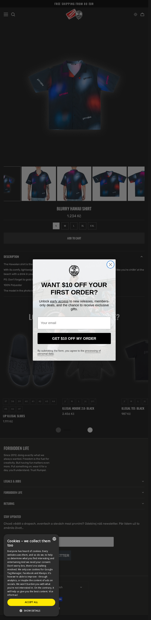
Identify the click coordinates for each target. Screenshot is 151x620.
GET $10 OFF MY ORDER (74, 338)
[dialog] (31, 575)
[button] (31, 610)
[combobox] (54, 539)
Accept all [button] (31, 602)
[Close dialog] (110, 264)
